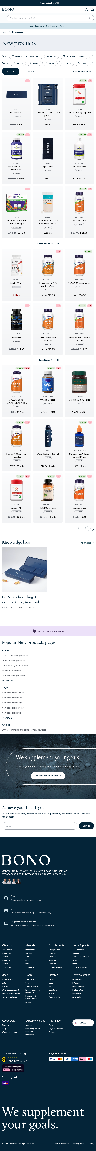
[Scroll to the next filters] (92, 56)
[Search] (90, 18)
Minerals (30, 945)
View (63, 26)
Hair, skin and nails (9, 997)
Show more (10, 680)
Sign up (86, 826)
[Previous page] (82, 528)
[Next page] (90, 528)
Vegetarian (53, 990)
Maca (74, 964)
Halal (51, 986)
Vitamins (7, 945)
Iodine (28, 964)
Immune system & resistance (28, 56)
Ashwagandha (78, 950)
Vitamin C (6, 957)
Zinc (27, 957)
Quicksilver (76, 993)
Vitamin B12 (6, 960)
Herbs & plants (80, 945)
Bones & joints (8, 979)
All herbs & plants (79, 967)
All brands (76, 997)
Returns (52, 1032)
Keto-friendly (54, 997)
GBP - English (81, 1023)
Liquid (83, 63)
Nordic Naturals (78, 986)
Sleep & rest (31, 979)
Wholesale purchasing (11, 1032)
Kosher (52, 993)
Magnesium (30, 950)
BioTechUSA (77, 990)
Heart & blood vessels (76, 56)
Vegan (51, 979)
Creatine (52, 964)
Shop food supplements (46, 775)
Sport (28, 983)
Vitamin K (6, 964)
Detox (4, 983)
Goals (5, 975)
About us (6, 1025)
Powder (68, 63)
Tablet (36, 63)
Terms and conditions (62, 1144)
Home (4, 32)
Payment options (56, 1029)
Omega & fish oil (55, 950)
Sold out (17, 295)
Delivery (52, 1025)
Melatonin (53, 960)
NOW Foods (77, 979)
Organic (52, 983)
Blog (4, 1029)
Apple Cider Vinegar (80, 957)
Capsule (19, 63)
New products (18, 32)
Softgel (51, 63)
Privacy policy (79, 1144)
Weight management (10, 990)
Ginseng (75, 960)
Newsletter (30, 1035)
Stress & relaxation (33, 986)
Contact (29, 1025)
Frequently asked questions (33, 1030)
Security (91, 1144)
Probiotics (53, 957)
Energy (53, 56)
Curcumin (76, 953)
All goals (29, 1002)
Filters (13, 71)
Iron (27, 960)
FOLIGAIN (76, 983)
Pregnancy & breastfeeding (31, 997)
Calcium (29, 953)
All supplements (55, 967)
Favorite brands (81, 975)
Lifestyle (53, 975)
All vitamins (6, 967)
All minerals (30, 967)
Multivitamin (7, 950)
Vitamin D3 (6, 953)
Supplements (56, 945)
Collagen (52, 953)
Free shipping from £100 (49, 3)
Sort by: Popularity (81, 71)
